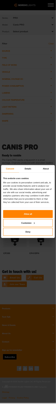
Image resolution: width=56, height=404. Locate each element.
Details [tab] (28, 168)
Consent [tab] (10, 168)
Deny (27, 232)
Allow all (28, 214)
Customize (26, 223)
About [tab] (46, 168)
